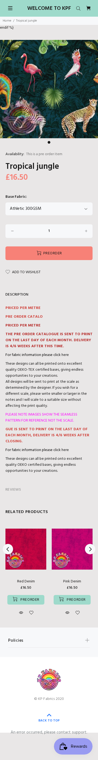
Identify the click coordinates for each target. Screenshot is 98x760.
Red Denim (26, 581)
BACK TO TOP (49, 720)
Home (7, 20)
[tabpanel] (49, 89)
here (65, 355)
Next (90, 549)
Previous (8, 549)
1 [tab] (49, 142)
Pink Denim (72, 581)
